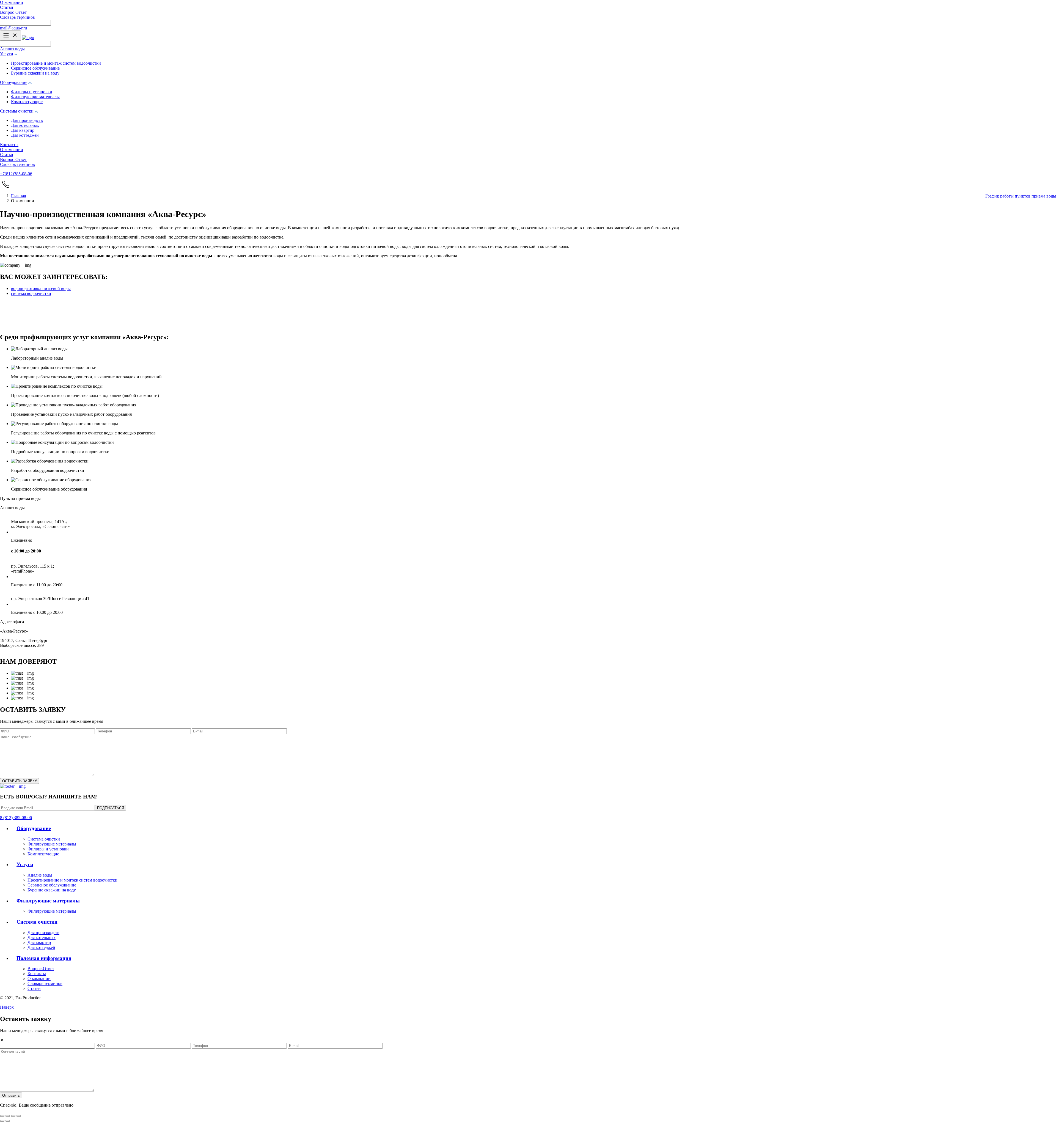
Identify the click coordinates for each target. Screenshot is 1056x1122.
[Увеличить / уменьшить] (18, 1116)
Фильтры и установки (31, 91)
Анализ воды (12, 48)
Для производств (27, 120)
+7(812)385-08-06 (16, 173)
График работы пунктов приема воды (1020, 196)
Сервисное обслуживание (35, 68)
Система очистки (44, 839)
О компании (11, 2)
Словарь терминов (17, 17)
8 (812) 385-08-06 (16, 817)
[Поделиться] (8, 1116)
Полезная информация (43, 958)
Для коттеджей (25, 135)
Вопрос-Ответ (13, 12)
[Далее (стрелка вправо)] (8, 1121)
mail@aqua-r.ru (13, 28)
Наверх (7, 1007)
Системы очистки (17, 111)
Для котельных (25, 125)
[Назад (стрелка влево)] (2, 1121)
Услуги (6, 53)
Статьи (6, 7)
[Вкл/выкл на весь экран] (13, 1116)
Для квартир (22, 130)
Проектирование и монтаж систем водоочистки (56, 63)
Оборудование (13, 82)
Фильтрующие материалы (35, 96)
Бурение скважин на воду (35, 73)
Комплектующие (27, 101)
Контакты (9, 144)
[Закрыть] (2, 1116)
